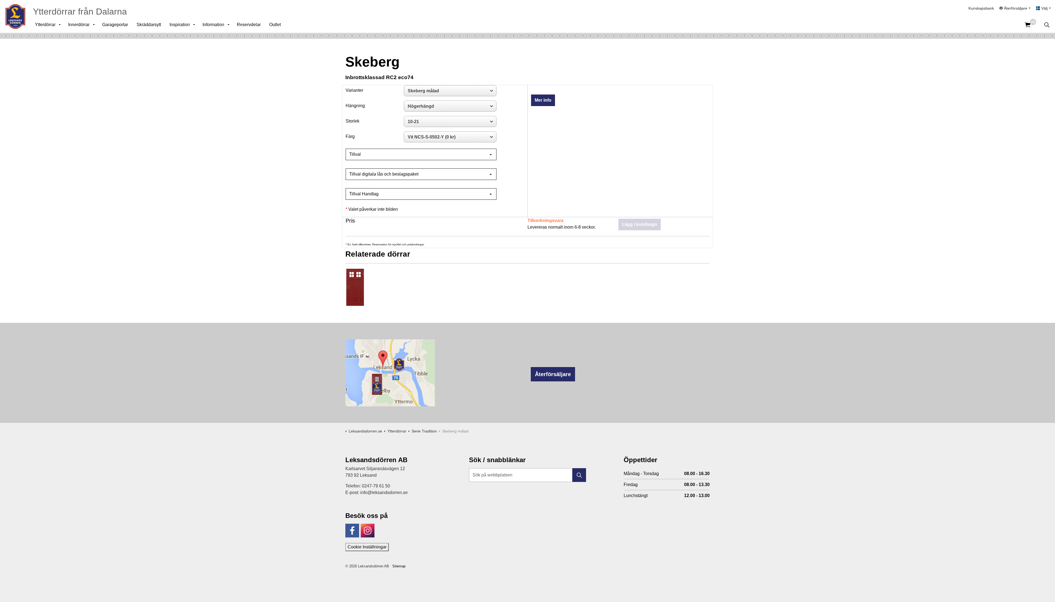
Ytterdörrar (45, 24)
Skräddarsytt (149, 24)
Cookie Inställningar (367, 547)
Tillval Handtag (364, 194)
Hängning (355, 105)
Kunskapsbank (981, 8)
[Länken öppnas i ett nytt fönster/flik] (352, 530)
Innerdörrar (79, 24)
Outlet (275, 24)
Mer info (543, 100)
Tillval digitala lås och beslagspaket (383, 174)
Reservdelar (249, 24)
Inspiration (180, 24)
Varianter (354, 90)
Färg (350, 136)
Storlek (352, 121)
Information (213, 24)
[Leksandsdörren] (15, 16)
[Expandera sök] (1047, 24)
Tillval (355, 154)
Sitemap (399, 566)
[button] (579, 475)
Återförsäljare (553, 374)
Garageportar (115, 24)
